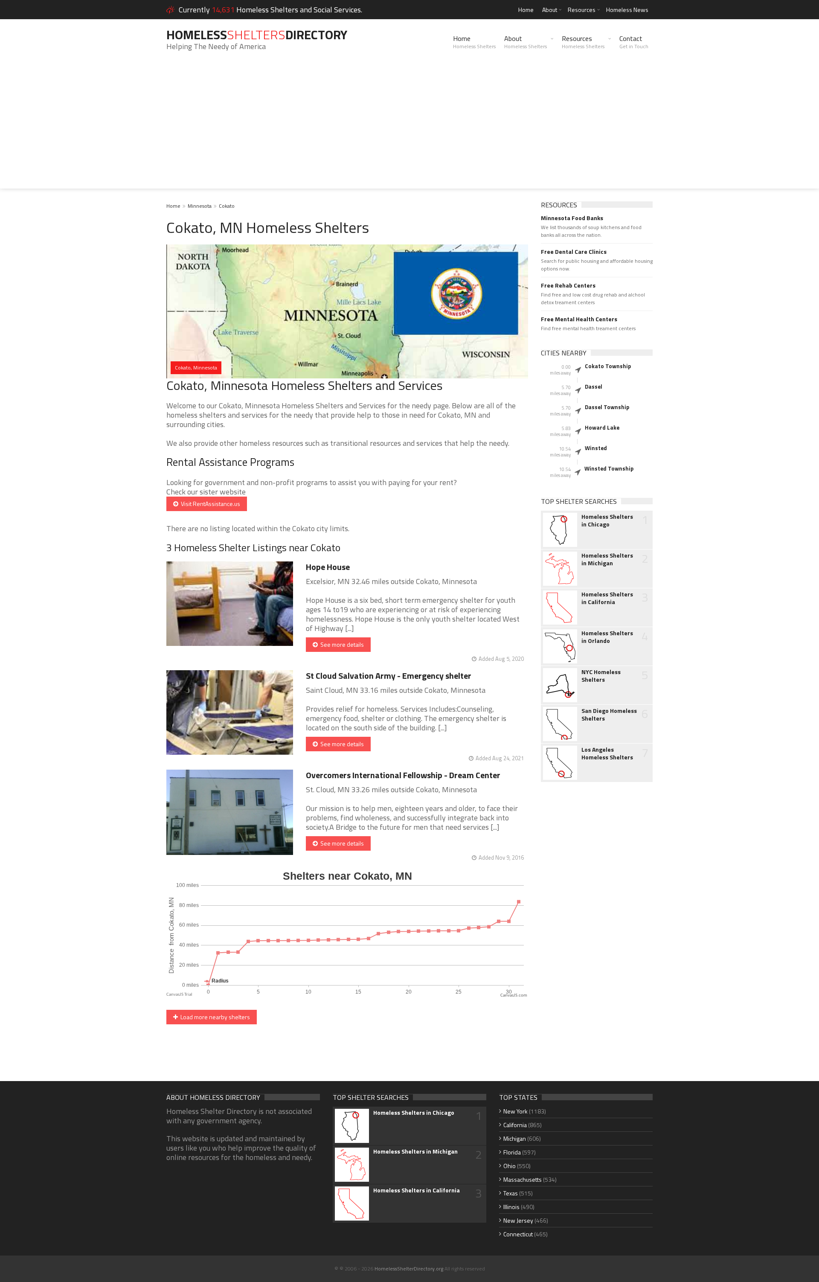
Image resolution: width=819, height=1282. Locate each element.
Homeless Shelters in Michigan (607, 559)
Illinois (511, 1206)
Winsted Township (608, 468)
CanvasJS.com (513, 995)
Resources (581, 9)
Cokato (227, 206)
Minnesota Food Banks (572, 218)
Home (526, 9)
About (549, 9)
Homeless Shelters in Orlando (607, 637)
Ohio (509, 1165)
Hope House (328, 566)
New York (515, 1111)
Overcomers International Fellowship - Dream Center (403, 775)
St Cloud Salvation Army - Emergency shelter (388, 675)
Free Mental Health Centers (579, 319)
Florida (512, 1152)
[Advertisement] (409, 129)
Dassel (593, 386)
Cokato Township (608, 366)
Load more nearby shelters (214, 1016)
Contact (633, 41)
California (515, 1124)
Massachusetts (522, 1179)
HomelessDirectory (256, 34)
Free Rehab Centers (568, 285)
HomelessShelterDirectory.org (409, 1269)
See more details (341, 644)
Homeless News (627, 9)
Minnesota (200, 206)
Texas (510, 1193)
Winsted (596, 448)
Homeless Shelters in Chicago (607, 520)
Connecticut (518, 1234)
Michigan (514, 1138)
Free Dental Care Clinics (574, 252)
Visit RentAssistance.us (209, 503)
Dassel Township (607, 407)
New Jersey (518, 1220)
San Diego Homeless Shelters (609, 714)
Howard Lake (602, 427)
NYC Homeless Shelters (601, 675)
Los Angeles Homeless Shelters (607, 753)
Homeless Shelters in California (607, 598)
